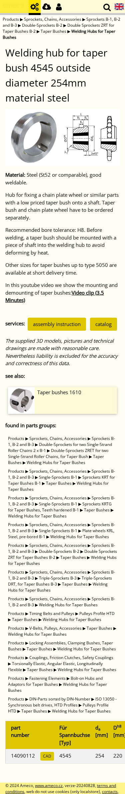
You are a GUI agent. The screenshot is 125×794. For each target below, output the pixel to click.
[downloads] (47, 7)
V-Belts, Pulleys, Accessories (55, 628)
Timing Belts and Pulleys (51, 613)
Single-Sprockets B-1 (58, 477)
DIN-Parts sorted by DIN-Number (59, 699)
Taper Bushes (53, 31)
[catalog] (35, 7)
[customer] (59, 7)
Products (11, 19)
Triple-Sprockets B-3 (58, 578)
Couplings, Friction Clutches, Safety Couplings (71, 657)
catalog (103, 324)
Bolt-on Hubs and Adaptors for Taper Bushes (55, 681)
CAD (47, 756)
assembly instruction (57, 324)
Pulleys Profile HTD (97, 613)
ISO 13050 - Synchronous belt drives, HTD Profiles (62, 702)
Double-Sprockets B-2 (42, 25)
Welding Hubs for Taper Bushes (56, 462)
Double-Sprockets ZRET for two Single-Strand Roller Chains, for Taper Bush (58, 453)
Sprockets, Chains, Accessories (52, 19)
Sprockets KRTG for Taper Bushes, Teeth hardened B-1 (60, 507)
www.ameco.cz (49, 785)
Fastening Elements (47, 678)
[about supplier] (14, 7)
